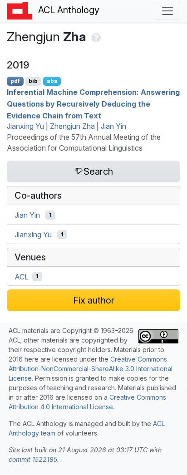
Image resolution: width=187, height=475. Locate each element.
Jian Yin (113, 126)
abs (52, 81)
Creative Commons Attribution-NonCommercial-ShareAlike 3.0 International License (90, 368)
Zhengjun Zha (72, 126)
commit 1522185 (33, 459)
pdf (15, 81)
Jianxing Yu (25, 126)
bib (33, 81)
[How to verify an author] (95, 36)
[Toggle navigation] (167, 11)
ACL (22, 276)
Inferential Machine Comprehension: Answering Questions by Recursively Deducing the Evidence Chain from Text (93, 104)
